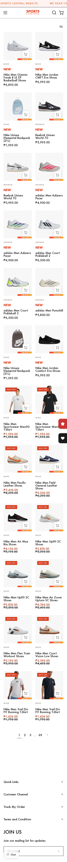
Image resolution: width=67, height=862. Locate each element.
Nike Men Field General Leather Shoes (46, 485)
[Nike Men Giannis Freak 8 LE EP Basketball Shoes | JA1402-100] (18, 46)
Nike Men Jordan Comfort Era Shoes (47, 369)
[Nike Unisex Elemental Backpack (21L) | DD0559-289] (18, 339)
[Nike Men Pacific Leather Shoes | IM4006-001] (18, 459)
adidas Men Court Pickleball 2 (47, 254)
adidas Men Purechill (49, 310)
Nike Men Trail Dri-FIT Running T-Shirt (16, 710)
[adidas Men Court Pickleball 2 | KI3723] (49, 224)
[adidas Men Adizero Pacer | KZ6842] (18, 224)
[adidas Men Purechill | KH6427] (49, 282)
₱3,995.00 (42, 142)
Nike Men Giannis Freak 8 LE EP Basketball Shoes (16, 77)
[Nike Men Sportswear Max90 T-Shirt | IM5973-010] (49, 400)
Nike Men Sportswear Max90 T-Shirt (16, 426)
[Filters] (61, 26)
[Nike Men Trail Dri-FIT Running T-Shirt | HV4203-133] (18, 685)
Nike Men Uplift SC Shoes (48, 543)
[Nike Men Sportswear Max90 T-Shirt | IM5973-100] (18, 400)
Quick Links (11, 782)
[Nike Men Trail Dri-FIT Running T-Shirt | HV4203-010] (49, 685)
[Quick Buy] (26, 54)
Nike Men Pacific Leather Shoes (15, 484)
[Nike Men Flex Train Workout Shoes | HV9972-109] (18, 629)
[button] (53, 12)
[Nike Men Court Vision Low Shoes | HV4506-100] (49, 629)
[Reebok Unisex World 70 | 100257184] (18, 167)
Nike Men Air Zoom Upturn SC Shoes (48, 599)
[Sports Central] (34, 12)
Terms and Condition (17, 819)
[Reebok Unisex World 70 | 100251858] (49, 106)
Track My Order (14, 807)
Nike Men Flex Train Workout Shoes (17, 655)
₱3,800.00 (42, 314)
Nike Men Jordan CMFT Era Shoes (46, 76)
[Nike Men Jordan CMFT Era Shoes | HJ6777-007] (49, 46)
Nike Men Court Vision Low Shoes (46, 655)
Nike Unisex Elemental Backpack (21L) (17, 138)
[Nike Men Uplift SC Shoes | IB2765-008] (18, 573)
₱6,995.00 (42, 82)
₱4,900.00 (42, 202)
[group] (33, 3)
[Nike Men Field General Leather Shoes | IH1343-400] (49, 459)
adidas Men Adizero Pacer (49, 197)
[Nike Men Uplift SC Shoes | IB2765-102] (49, 517)
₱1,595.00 (11, 145)
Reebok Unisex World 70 (45, 136)
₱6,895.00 (11, 84)
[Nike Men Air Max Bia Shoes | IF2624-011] (18, 517)
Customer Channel (16, 794)
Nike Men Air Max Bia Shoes (16, 543)
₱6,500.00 (42, 260)
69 (40, 735)
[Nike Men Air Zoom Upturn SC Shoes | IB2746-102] (49, 573)
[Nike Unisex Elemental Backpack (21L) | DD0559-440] (18, 106)
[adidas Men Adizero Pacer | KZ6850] (49, 167)
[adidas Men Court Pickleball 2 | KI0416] (18, 282)
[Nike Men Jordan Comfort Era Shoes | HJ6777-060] (49, 339)
